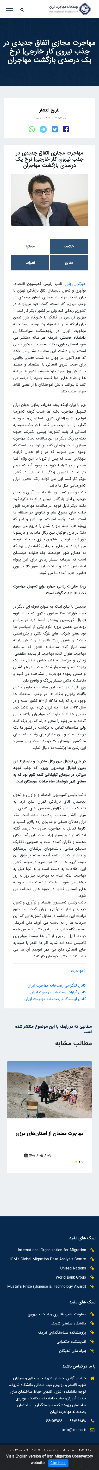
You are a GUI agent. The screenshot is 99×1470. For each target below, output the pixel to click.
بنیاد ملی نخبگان (72, 1351)
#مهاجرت (78, 971)
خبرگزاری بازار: (75, 284)
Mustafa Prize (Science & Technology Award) (46, 1287)
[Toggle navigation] (13, 8)
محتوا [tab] (30, 246)
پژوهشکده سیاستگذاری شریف (62, 1333)
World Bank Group (71, 1278)
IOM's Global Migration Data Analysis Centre (48, 1259)
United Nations (73, 1268)
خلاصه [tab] (69, 246)
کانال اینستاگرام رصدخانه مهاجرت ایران (55, 999)
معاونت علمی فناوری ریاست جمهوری (57, 1314)
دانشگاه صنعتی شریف (68, 1323)
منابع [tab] (69, 263)
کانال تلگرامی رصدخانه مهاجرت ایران (57, 985)
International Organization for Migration (52, 1250)
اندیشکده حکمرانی (71, 1342)
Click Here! (58, 1463)
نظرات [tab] (30, 263)
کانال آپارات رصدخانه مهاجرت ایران (58, 992)
